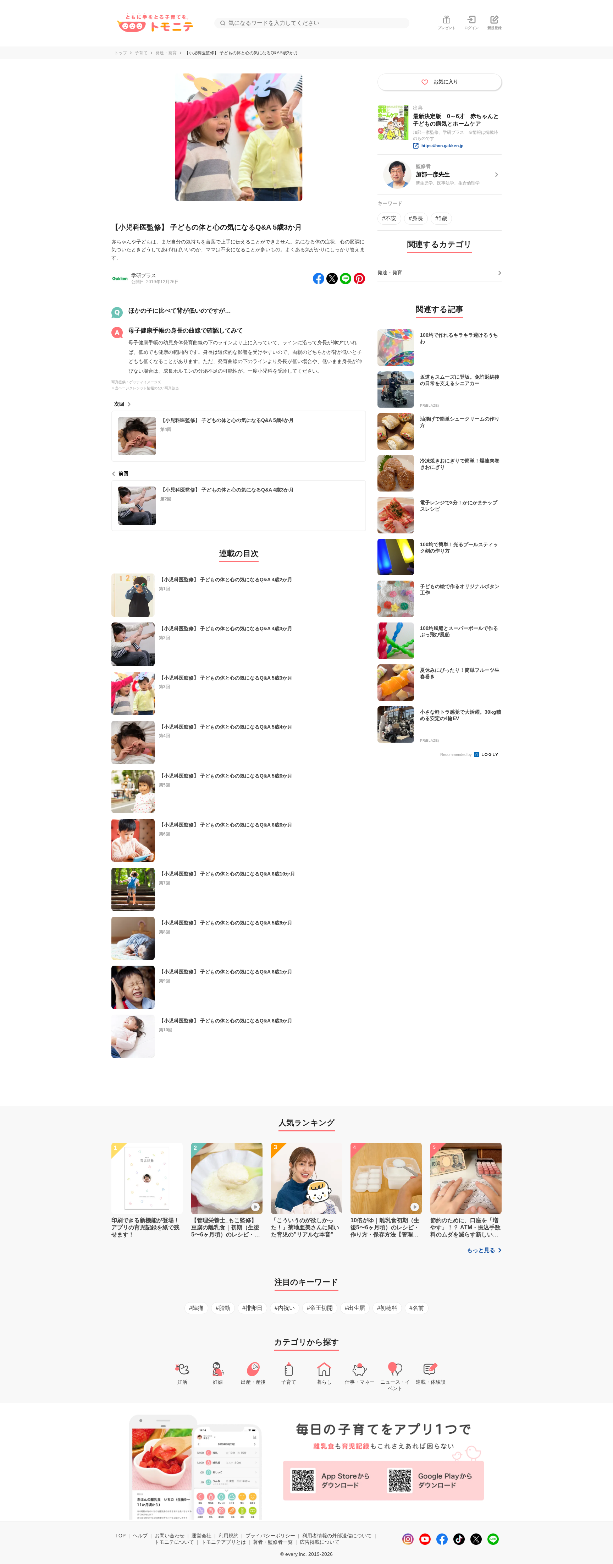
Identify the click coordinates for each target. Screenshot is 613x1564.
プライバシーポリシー (270, 1535)
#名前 (416, 1308)
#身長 (416, 218)
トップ (120, 52)
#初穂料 (387, 1308)
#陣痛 (196, 1308)
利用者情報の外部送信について (337, 1535)
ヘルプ (140, 1535)
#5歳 (441, 218)
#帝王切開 (320, 1308)
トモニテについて (174, 1542)
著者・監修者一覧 (273, 1542)
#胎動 (223, 1308)
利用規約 (228, 1535)
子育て (141, 52)
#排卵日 (252, 1308)
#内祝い (285, 1308)
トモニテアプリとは (223, 1542)
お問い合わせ (169, 1535)
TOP (120, 1535)
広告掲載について (319, 1542)
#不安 (389, 218)
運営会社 (201, 1535)
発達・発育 (166, 52)
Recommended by (456, 754)
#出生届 (355, 1308)
